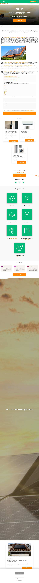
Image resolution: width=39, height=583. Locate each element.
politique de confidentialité (30, 110)
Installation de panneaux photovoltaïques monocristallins (12, 80)
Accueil (29, 3)
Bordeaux (5, 90)
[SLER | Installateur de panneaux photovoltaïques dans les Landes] (3, 1)
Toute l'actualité (27, 567)
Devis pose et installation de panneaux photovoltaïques (12, 77)
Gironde (5, 94)
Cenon (5, 92)
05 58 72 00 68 (20, 172)
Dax (4, 93)
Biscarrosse (5, 89)
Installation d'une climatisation (25, 132)
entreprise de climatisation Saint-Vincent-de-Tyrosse (14, 67)
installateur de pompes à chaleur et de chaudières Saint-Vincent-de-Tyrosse (18, 65)
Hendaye (5, 95)
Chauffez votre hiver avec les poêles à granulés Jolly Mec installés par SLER (11, 132)
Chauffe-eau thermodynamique (17, 156)
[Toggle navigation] (37, 1)
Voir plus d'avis (19, 274)
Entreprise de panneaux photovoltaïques (9, 78)
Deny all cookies (20, 575)
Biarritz (5, 88)
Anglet (5, 85)
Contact (37, 3)
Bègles (5, 87)
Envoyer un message (19, 175)
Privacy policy (19, 580)
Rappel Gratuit (33, 1)
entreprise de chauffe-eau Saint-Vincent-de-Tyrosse (14, 71)
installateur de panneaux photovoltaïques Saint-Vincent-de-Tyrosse (16, 37)
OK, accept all (19, 573)
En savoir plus (19, 20)
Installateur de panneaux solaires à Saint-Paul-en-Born (19, 561)
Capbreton (5, 91)
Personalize (20, 578)
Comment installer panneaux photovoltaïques (10, 76)
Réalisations (33, 3)
